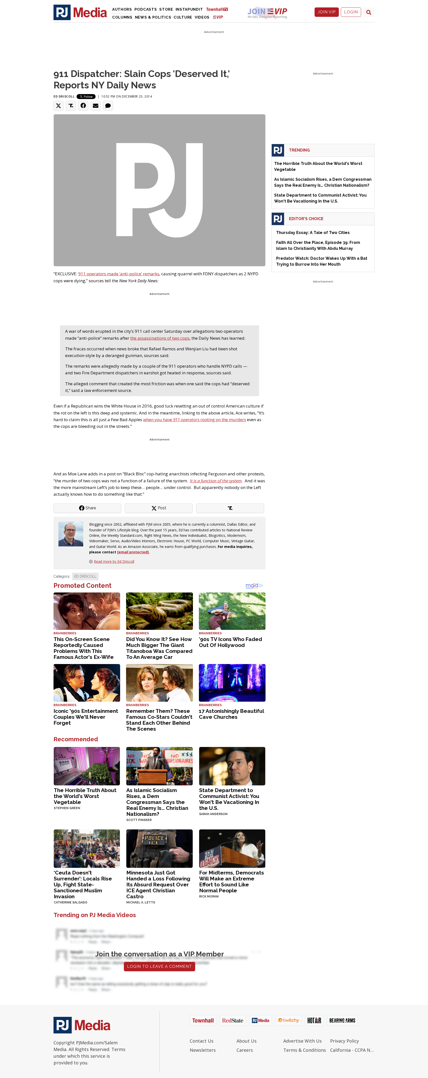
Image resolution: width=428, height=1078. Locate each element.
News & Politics (153, 17)
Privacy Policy (344, 1041)
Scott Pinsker (139, 820)
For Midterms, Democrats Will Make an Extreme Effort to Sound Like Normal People (231, 882)
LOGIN (351, 12)
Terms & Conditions (304, 1050)
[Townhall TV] (219, 9)
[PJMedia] (80, 12)
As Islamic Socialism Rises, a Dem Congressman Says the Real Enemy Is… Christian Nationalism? (157, 802)
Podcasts (145, 9)
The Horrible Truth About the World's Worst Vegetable (85, 796)
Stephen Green (67, 808)
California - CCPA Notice (352, 1050)
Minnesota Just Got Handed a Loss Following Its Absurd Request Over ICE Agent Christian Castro (158, 884)
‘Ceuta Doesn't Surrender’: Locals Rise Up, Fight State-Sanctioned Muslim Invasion (83, 884)
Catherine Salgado (70, 902)
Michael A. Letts (140, 902)
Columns (122, 17)
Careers (245, 1050)
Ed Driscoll (64, 96)
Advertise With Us (302, 1041)
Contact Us (202, 1041)
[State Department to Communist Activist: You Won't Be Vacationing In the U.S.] (232, 766)
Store (166, 9)
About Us (247, 1041)
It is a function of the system (216, 481)
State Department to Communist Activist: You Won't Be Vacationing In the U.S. (229, 799)
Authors (122, 9)
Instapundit (189, 9)
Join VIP (327, 12)
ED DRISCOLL (85, 576)
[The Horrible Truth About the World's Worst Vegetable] (87, 766)
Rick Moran (209, 896)
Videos (202, 17)
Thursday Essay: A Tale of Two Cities (313, 232)
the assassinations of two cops (159, 338)
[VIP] (218, 17)
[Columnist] (72, 533)
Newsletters (203, 1050)
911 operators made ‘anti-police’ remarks (118, 274)
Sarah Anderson (213, 814)
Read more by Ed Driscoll (114, 561)
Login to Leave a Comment (159, 966)
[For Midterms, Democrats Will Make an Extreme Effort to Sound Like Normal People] (232, 848)
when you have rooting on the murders (194, 419)
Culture (183, 17)
